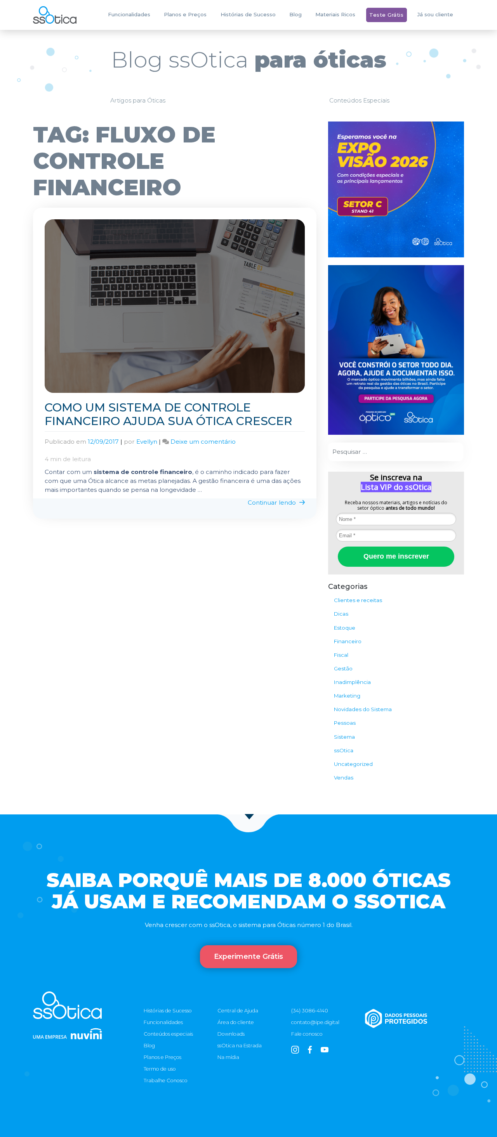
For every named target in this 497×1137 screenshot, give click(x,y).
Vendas (343, 777)
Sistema (344, 737)
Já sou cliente (435, 14)
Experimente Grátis (248, 956)
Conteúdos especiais (168, 1034)
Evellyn (146, 441)
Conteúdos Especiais (359, 100)
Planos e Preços (185, 14)
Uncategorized (353, 764)
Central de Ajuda (237, 1010)
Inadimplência (352, 682)
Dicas (341, 614)
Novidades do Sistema (363, 709)
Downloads (231, 1034)
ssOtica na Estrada (239, 1045)
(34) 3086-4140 (309, 1010)
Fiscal (341, 655)
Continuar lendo (272, 502)
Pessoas (345, 723)
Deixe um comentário (203, 441)
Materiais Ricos (335, 14)
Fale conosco (307, 1034)
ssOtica (343, 750)
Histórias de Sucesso (248, 14)
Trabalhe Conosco (166, 1080)
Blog (295, 14)
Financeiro (347, 641)
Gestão (343, 668)
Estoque (344, 628)
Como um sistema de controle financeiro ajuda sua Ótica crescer (168, 414)
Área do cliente (235, 1022)
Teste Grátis (386, 15)
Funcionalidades (129, 14)
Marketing (347, 696)
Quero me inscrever (396, 556)
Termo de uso (160, 1069)
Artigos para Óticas (137, 100)
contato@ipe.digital (315, 1022)
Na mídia (228, 1057)
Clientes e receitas (358, 600)
